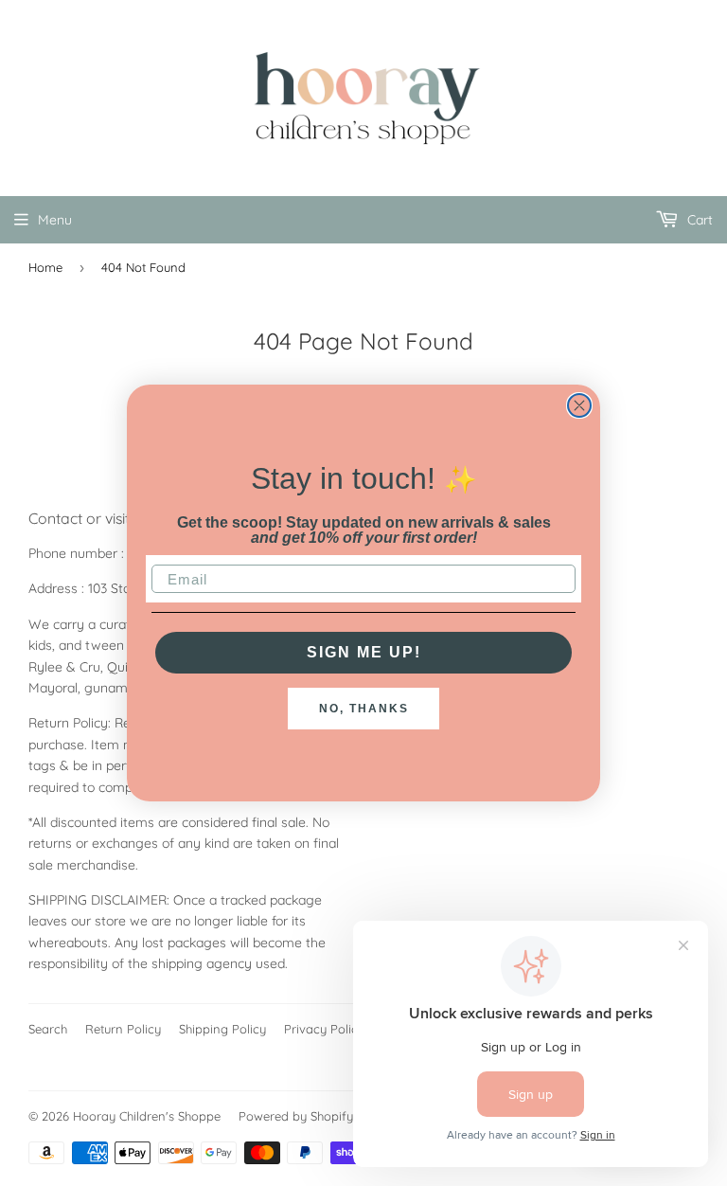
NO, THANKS (364, 708)
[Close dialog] (579, 405)
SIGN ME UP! (364, 652)
